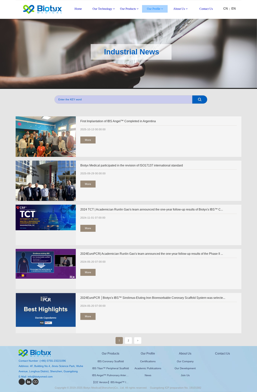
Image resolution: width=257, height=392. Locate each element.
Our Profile (154, 8)
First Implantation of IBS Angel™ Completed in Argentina (118, 121)
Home (78, 8)
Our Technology (103, 8)
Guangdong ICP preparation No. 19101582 (175, 387)
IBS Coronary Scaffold (110, 361)
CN (225, 8)
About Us (179, 8)
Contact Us (206, 8)
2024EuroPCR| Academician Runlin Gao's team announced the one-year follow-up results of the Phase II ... (151, 253)
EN (233, 8)
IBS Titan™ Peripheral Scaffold (110, 368)
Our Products (128, 8)
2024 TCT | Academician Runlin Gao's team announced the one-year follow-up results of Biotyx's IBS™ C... (151, 209)
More (88, 139)
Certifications (148, 361)
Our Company (185, 361)
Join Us (185, 375)
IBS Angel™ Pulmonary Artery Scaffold (110, 375)
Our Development (185, 368)
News (148, 375)
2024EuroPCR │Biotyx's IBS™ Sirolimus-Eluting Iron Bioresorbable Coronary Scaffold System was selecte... (152, 297)
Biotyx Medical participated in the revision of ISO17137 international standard (131, 165)
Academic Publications (148, 368)
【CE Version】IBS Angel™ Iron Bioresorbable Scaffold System (110, 382)
